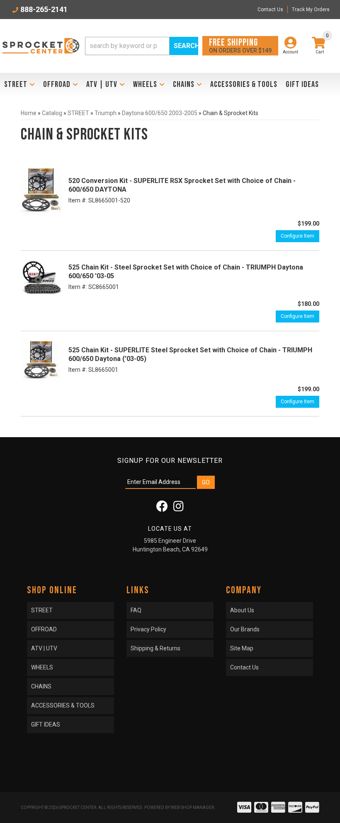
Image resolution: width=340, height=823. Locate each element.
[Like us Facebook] (162, 508)
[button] (141, 46)
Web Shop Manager (192, 807)
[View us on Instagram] (178, 508)
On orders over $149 (240, 45)
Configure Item (297, 236)
